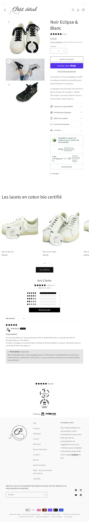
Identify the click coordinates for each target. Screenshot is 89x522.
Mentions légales (39, 465)
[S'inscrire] (44, 494)
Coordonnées (68, 516)
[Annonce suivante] (84, 2)
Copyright (36, 479)
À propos (36, 428)
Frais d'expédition (56, 42)
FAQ (34, 423)
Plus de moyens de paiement (67, 71)
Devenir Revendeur (40, 449)
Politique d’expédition (42, 516)
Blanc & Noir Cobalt (49, 252)
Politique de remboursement (52, 514)
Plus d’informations (67, 166)
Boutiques (37, 444)
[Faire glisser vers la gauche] (39, 263)
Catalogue (37, 434)
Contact (36, 439)
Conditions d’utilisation (26, 516)
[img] (11, 325)
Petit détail (17, 514)
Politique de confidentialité (71, 514)
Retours (36, 460)
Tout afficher (44, 270)
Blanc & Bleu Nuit (8, 252)
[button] (4, 9)
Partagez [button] (56, 173)
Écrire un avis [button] (44, 310)
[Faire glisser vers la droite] (49, 263)
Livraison (36, 455)
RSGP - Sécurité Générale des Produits (42, 471)
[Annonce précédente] (4, 2)
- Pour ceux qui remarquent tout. (31, 514)
